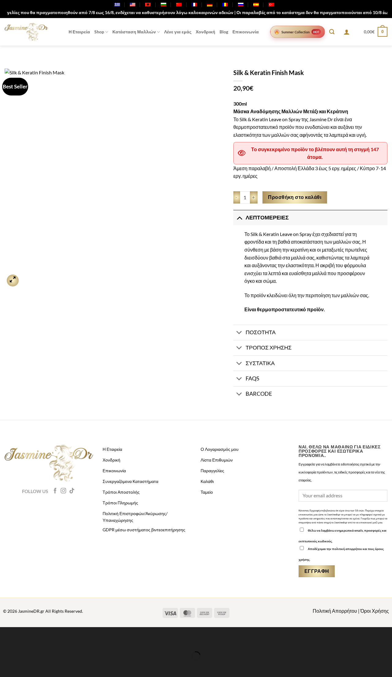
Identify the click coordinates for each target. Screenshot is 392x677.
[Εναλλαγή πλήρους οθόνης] (24, 641)
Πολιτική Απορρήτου (335, 611)
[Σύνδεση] (347, 32)
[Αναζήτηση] (331, 32)
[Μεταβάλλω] (239, 217)
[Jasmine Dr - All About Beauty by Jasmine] (26, 32)
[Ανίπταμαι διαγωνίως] (13, 280)
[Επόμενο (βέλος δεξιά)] (24, 666)
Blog (224, 31)
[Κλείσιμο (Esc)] (59, 641)
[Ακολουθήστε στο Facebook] (55, 491)
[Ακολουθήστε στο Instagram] (63, 491)
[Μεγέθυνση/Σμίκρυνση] (6, 641)
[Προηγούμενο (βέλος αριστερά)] (6, 666)
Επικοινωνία (245, 31)
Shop (99, 31)
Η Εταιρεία (79, 31)
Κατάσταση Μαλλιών (134, 31)
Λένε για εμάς (177, 31)
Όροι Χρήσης (374, 611)
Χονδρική (205, 31)
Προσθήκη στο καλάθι (294, 197)
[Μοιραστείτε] (41, 641)
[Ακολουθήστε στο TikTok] (72, 491)
